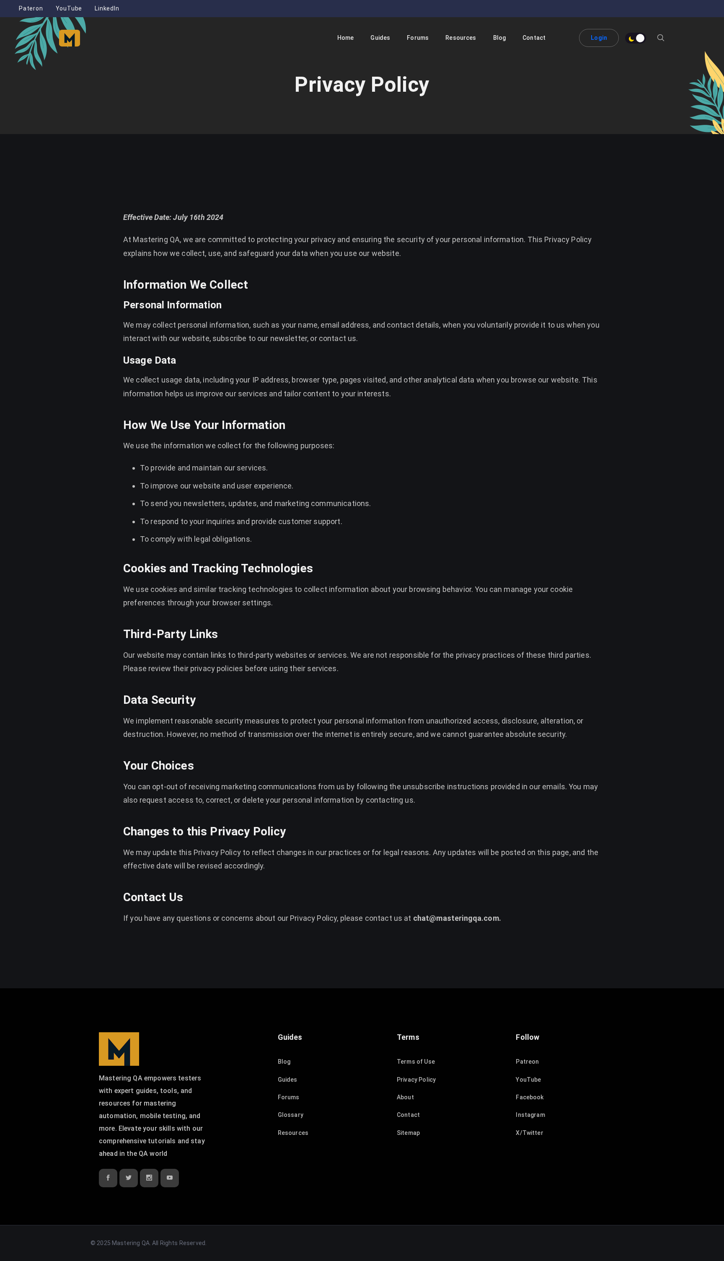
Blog (499, 37)
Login (599, 37)
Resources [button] (460, 37)
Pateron (31, 8)
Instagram (530, 1114)
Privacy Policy (416, 1079)
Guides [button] (380, 37)
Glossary (290, 1114)
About (405, 1097)
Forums (418, 37)
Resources (293, 1132)
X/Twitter (529, 1132)
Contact (408, 1114)
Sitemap (408, 1132)
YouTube (69, 8)
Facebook (529, 1097)
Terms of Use (416, 1061)
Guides (287, 1079)
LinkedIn (107, 8)
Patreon (527, 1061)
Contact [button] (534, 37)
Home (345, 37)
